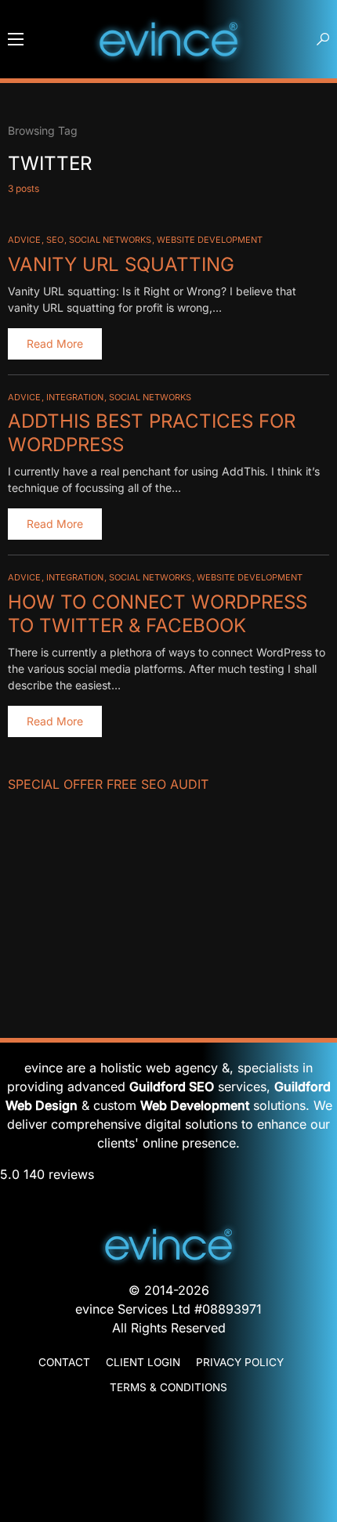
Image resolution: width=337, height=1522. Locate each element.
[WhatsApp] (168, 1448)
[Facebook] (168, 1476)
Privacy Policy (240, 1362)
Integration (74, 397)
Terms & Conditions (168, 1387)
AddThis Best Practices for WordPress (151, 433)
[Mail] (168, 1419)
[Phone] (168, 1433)
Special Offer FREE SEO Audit (108, 784)
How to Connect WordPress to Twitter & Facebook (157, 614)
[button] (16, 39)
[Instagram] (168, 1490)
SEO (54, 239)
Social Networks (110, 239)
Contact (64, 1362)
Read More (55, 343)
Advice (24, 239)
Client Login (143, 1362)
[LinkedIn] (168, 1462)
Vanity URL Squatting (121, 264)
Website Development (210, 239)
